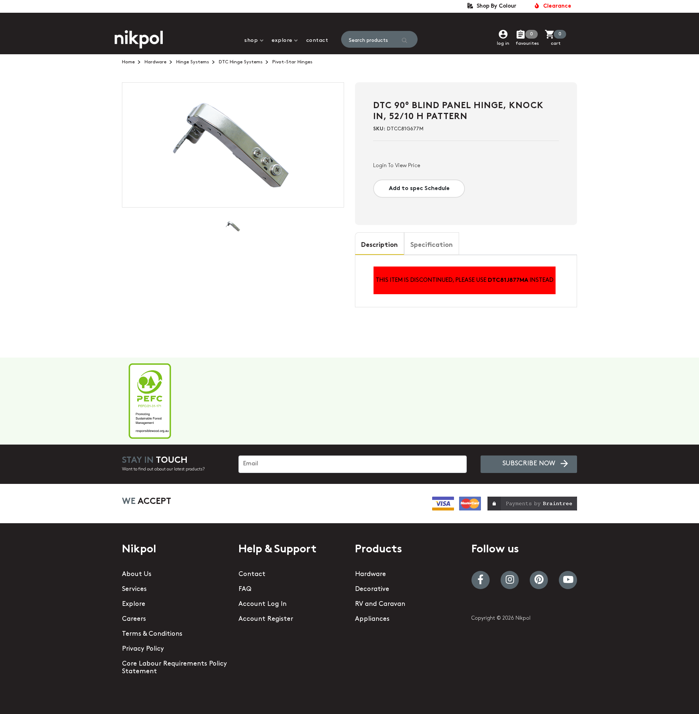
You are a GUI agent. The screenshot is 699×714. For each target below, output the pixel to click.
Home (128, 62)
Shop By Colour (495, 6)
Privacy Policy (143, 649)
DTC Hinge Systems (240, 62)
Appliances (372, 619)
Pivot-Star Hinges (292, 62)
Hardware (155, 62)
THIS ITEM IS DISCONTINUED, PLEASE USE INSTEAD (464, 280)
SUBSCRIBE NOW (528, 464)
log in (503, 43)
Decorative (372, 589)
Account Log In (262, 604)
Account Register (265, 619)
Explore (282, 40)
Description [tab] (379, 245)
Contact (317, 40)
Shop (251, 40)
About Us (136, 574)
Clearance (555, 6)
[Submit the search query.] (404, 40)
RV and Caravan (380, 604)
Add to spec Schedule (419, 189)
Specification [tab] (431, 245)
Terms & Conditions (152, 634)
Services (134, 589)
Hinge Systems (192, 62)
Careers (134, 619)
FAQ (244, 589)
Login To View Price (396, 166)
